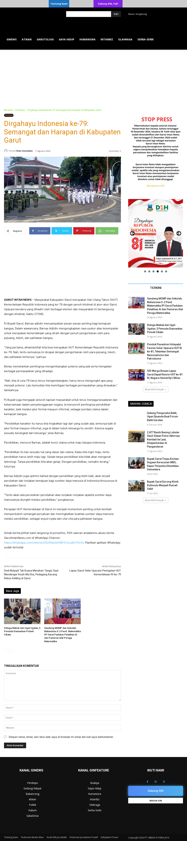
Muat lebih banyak (154, 389)
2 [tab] (149, 271)
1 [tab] (145, 271)
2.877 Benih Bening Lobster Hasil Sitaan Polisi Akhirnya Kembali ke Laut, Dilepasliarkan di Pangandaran (163, 439)
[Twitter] (164, 782)
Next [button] (178, 233)
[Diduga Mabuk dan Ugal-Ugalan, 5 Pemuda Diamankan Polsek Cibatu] (22, 611)
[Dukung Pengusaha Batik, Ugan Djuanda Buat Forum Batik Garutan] (136, 417)
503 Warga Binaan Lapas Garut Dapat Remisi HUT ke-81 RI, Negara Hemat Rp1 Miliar (165, 374)
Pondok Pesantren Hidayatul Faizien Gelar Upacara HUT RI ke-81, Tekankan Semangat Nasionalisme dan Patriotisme (164, 351)
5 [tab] (162, 271)
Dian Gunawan (24, 150)
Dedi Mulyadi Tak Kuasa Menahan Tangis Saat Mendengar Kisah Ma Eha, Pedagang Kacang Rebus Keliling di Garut (31, 574)
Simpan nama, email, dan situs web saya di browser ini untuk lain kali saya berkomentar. (61, 736)
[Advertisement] (93, 77)
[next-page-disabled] (12, 650)
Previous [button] (132, 233)
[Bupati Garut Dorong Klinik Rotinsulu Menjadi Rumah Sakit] (136, 486)
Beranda (8, 110)
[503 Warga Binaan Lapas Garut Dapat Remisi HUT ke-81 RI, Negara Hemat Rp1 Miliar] (136, 375)
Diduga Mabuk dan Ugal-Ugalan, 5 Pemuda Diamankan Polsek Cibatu (22, 631)
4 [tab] (158, 271)
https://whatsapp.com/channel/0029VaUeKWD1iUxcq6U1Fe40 (44, 542)
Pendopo (20, 110)
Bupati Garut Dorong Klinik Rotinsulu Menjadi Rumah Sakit (162, 485)
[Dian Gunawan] (6, 151)
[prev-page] (6, 650)
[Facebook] (147, 782)
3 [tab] (153, 271)
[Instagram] (155, 782)
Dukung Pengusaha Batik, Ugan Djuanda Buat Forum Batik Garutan (162, 417)
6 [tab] (166, 271)
